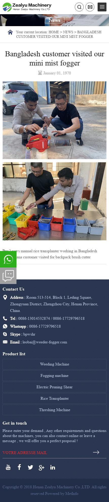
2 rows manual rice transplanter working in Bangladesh (53, 251)
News (68, 32)
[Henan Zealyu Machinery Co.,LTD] (27, 7)
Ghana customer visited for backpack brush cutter (50, 257)
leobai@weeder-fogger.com (45, 342)
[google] (42, 467)
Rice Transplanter (55, 398)
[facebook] (19, 467)
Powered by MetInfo (61, 493)
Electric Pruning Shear (54, 387)
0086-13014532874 (34, 318)
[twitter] (30, 467)
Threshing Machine (54, 410)
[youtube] (8, 467)
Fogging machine (54, 375)
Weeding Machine (54, 364)
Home (54, 32)
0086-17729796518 (69, 318)
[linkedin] (53, 467)
